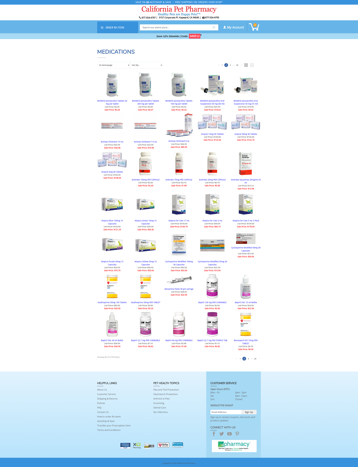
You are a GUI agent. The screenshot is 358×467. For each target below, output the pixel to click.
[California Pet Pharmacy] (179, 10)
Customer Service (106, 394)
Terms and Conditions (109, 430)
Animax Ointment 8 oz (179, 141)
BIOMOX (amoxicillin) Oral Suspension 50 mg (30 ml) (212, 102)
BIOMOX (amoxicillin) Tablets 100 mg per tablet (178, 102)
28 (237, 65)
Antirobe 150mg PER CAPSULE (146, 179)
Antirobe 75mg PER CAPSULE (179, 179)
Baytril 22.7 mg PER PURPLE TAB (212, 340)
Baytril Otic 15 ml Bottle (246, 302)
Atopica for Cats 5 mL (212, 220)
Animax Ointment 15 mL (112, 141)
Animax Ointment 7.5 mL (145, 141)
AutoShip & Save (106, 421)
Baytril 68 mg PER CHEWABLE (179, 340)
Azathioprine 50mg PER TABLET (145, 302)
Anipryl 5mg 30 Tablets (112, 171)
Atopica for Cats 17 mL (179, 220)
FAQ (99, 407)
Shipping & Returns (107, 398)
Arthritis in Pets (161, 398)
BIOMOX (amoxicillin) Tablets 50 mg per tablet (112, 102)
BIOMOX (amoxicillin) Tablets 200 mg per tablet (145, 102)
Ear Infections (160, 412)
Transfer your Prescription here (114, 425)
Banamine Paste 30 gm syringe (179, 289)
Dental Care (159, 407)
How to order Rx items (109, 416)
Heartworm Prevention (165, 394)
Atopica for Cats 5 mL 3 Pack (246, 220)
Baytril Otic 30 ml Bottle (112, 340)
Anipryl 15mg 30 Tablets (212, 134)
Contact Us (103, 412)
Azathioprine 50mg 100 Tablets (112, 302)
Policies (101, 403)
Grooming (158, 403)
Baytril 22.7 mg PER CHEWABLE (145, 340)
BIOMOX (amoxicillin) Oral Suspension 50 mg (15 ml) (246, 102)
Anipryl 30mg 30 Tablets (246, 134)
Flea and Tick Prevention (166, 389)
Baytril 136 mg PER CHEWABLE (212, 302)
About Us (102, 389)
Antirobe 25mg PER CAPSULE (212, 179)
